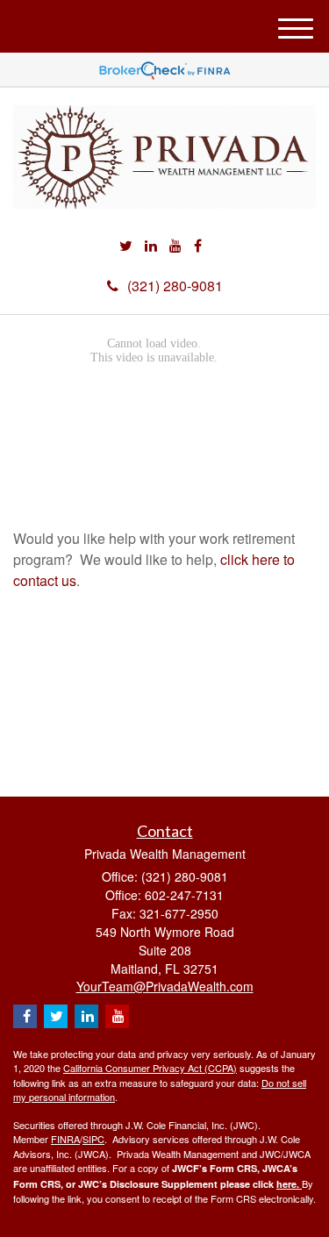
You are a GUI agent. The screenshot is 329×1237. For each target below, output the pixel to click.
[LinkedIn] (151, 246)
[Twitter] (125, 246)
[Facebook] (198, 246)
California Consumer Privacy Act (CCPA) (150, 1068)
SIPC (93, 1139)
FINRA (65, 1139)
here (286, 1184)
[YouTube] (175, 246)
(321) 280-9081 (175, 285)
